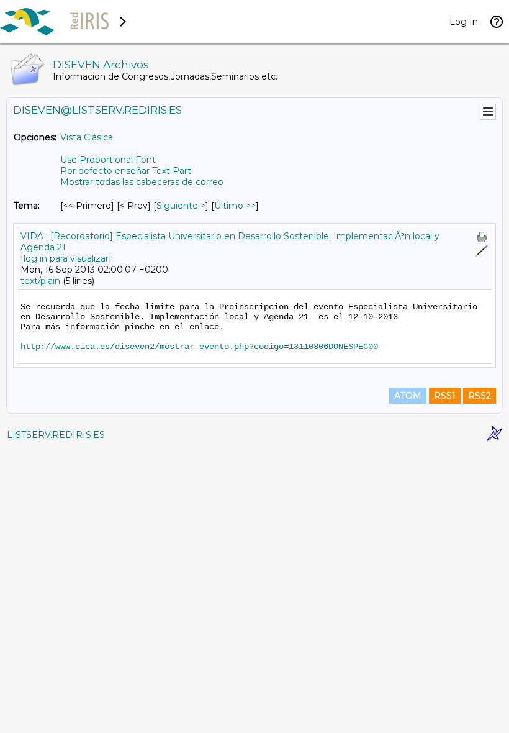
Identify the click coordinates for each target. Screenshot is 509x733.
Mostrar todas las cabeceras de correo (141, 182)
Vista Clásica (86, 137)
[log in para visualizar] (66, 258)
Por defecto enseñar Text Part (125, 170)
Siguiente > (180, 205)
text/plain (40, 280)
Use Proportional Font (108, 159)
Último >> (235, 205)
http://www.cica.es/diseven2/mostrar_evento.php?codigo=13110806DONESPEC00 (199, 347)
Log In (463, 21)
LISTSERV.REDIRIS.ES (56, 434)
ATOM (407, 395)
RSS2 (479, 395)
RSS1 (445, 395)
